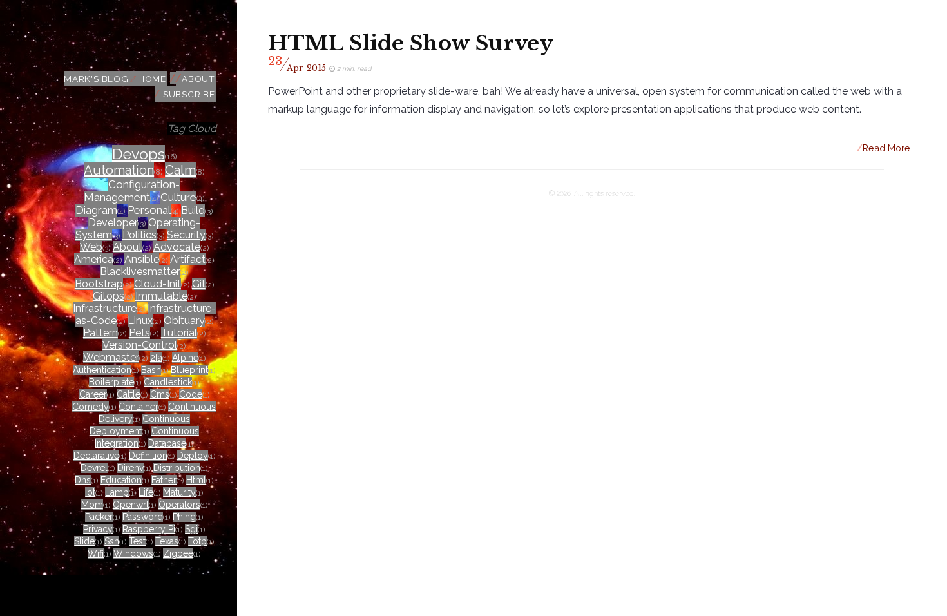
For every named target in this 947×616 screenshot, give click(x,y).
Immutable (161, 296)
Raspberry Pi (148, 529)
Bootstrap (99, 284)
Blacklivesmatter (140, 271)
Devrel (94, 468)
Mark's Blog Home (115, 78)
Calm (180, 170)
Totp (197, 541)
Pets (139, 333)
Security (186, 235)
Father (164, 480)
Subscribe (189, 94)
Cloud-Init (157, 284)
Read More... (886, 147)
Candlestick (168, 382)
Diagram (96, 210)
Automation (119, 170)
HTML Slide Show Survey (410, 43)
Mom (92, 504)
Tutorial (179, 333)
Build (193, 210)
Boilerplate (111, 382)
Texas (166, 541)
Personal (149, 210)
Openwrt (131, 504)
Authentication (102, 370)
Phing (184, 517)
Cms (159, 394)
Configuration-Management (132, 191)
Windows (133, 553)
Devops (138, 153)
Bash (151, 370)
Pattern (100, 333)
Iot (90, 492)
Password (142, 517)
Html (196, 480)
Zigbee (178, 553)
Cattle (128, 394)
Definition (148, 455)
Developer (113, 223)
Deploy (192, 455)
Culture (178, 197)
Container (138, 406)
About (198, 78)
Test (137, 541)
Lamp (117, 492)
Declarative (96, 455)
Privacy (98, 529)
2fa (156, 357)
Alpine (185, 357)
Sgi (191, 529)
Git (199, 284)
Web (91, 247)
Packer (99, 517)
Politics (139, 235)
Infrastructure (105, 308)
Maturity (179, 492)
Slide (84, 541)
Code (190, 394)
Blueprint (189, 370)
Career (93, 394)
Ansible (141, 259)
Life (146, 492)
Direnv (130, 468)
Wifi (96, 553)
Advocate (176, 247)
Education (121, 480)
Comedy (90, 406)
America (93, 259)
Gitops (108, 296)
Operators (179, 504)
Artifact (188, 259)
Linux (140, 320)
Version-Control (139, 345)
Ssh (111, 541)
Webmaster (111, 357)
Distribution (176, 468)
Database (167, 443)
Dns (83, 480)
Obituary (184, 320)
